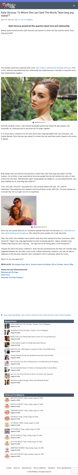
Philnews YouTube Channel (12, 277)
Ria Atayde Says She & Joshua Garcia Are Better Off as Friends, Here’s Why (42, 264)
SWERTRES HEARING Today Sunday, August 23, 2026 (27, 448)
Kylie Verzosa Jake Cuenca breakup (57, 315)
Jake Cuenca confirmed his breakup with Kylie (53, 68)
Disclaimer (51, 468)
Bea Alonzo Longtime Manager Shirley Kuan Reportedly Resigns (29, 380)
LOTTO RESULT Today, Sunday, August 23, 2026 (25, 429)
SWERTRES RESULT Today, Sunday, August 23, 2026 (27, 410)
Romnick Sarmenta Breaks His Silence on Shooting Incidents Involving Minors (34, 368)
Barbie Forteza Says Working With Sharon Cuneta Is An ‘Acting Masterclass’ (33, 336)
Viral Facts (5, 275)
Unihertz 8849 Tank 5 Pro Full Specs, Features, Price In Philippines (30, 324)
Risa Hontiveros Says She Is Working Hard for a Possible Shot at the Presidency (34, 361)
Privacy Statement (40, 468)
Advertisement (26, 468)
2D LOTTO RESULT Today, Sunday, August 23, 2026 (26, 441)
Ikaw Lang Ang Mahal (12, 315)
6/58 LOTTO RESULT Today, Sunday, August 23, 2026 (27, 398)
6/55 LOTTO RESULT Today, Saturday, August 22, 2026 (27, 454)
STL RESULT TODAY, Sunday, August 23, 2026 (25, 423)
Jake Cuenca (26, 315)
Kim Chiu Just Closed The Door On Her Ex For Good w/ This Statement (32, 374)
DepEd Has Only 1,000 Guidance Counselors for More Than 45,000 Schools (33, 349)
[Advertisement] (39, 51)
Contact (9, 468)
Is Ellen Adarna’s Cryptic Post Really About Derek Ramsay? (28, 343)
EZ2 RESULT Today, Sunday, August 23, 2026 (24, 417)
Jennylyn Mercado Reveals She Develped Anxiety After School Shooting (32, 355)
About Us (17, 468)
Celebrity (29, 20)
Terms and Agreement (64, 468)
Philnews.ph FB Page (9, 272)
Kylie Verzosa (37, 315)
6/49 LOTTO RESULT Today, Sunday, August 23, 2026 (27, 404)
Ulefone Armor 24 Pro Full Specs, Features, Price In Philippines (29, 330)
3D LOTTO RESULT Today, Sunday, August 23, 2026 (26, 435)
